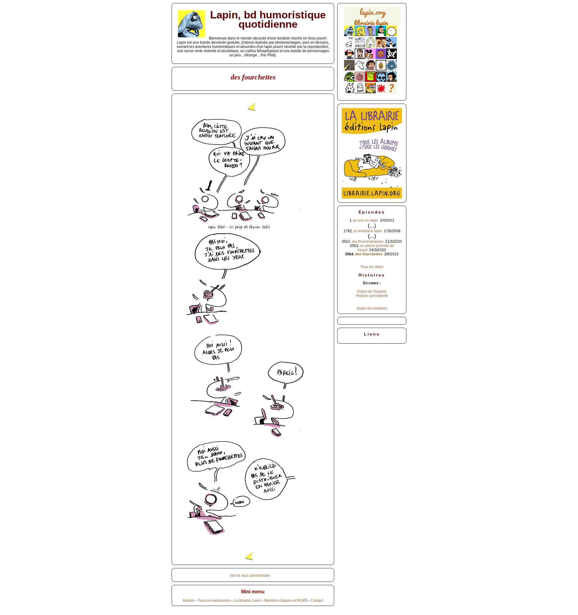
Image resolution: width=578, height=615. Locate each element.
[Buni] (391, 46)
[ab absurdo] (391, 35)
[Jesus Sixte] (360, 58)
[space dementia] (391, 58)
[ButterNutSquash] (391, 81)
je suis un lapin (365, 220)
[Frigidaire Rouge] (370, 81)
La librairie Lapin (247, 600)
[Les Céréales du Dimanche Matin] (370, 35)
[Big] (381, 46)
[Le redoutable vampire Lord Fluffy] (381, 81)
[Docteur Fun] (370, 58)
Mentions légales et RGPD (286, 600)
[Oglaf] (360, 35)
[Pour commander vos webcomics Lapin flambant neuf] (372, 25)
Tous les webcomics (214, 600)
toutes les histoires (372, 308)
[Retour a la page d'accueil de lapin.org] (372, 18)
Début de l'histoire (372, 291)
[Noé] (349, 69)
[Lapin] (349, 35)
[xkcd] (360, 46)
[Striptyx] (370, 69)
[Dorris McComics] (381, 58)
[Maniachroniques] (370, 92)
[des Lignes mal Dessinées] (370, 46)
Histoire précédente (372, 296)
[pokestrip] (349, 58)
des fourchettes (368, 254)
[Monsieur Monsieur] (381, 92)
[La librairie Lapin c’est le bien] (372, 197)
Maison (189, 600)
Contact (317, 600)
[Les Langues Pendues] (349, 81)
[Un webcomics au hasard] (391, 92)
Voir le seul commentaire (250, 575)
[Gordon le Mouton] (360, 69)
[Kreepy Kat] (349, 92)
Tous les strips (372, 267)
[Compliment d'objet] (360, 81)
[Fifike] (349, 46)
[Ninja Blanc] (360, 92)
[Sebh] (381, 35)
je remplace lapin (368, 231)
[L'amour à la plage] (381, 69)
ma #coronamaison (368, 241)
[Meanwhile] (391, 69)
